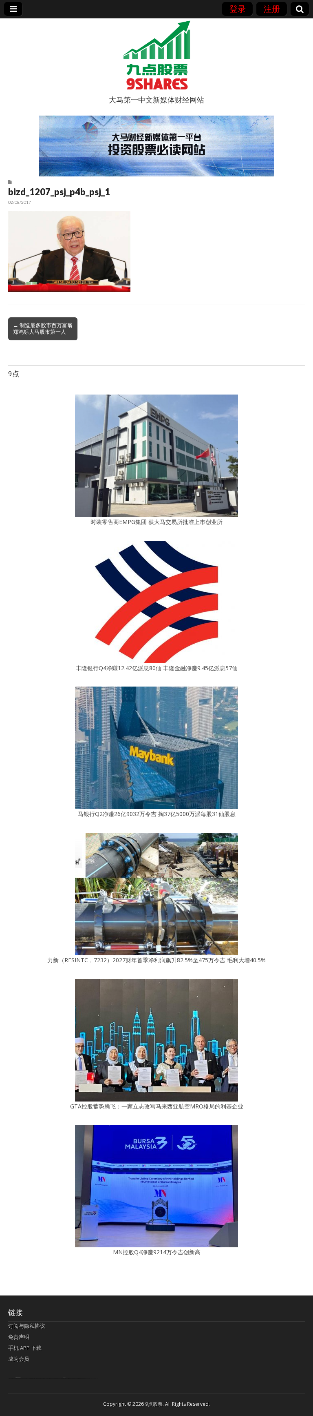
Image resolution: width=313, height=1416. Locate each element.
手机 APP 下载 (25, 1347)
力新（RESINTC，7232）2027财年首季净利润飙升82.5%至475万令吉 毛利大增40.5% (156, 960)
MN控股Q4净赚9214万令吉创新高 (157, 1252)
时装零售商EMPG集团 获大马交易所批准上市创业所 (156, 522)
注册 (272, 8)
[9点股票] (156, 55)
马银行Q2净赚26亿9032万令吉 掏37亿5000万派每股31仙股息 (157, 814)
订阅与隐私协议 (26, 1325)
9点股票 (154, 1403)
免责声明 (18, 1336)
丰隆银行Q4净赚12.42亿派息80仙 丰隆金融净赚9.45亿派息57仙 (157, 668)
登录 (237, 8)
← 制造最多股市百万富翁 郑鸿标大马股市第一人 (43, 328)
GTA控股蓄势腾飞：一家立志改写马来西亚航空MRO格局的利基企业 (156, 1106)
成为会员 (18, 1358)
